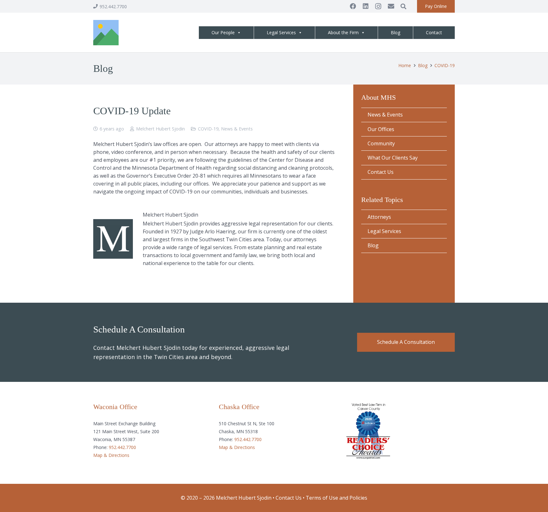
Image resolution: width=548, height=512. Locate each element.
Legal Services (281, 32)
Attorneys (379, 216)
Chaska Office (239, 407)
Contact (434, 32)
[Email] (391, 6)
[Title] (106, 32)
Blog (395, 32)
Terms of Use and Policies (336, 497)
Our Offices (381, 129)
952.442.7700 (122, 447)
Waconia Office (115, 407)
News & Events (237, 129)
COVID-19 (208, 129)
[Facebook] (353, 6)
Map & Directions (111, 455)
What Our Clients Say (393, 157)
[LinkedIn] (365, 6)
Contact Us (381, 171)
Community (381, 143)
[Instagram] (378, 6)
